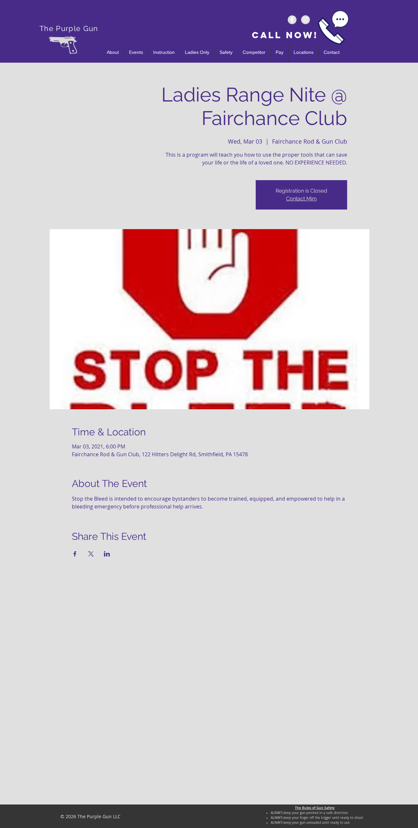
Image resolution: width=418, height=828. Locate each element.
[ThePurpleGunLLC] (292, 19)
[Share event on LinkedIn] (107, 553)
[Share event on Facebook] (75, 553)
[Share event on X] (91, 553)
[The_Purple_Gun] (305, 19)
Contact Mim (301, 198)
